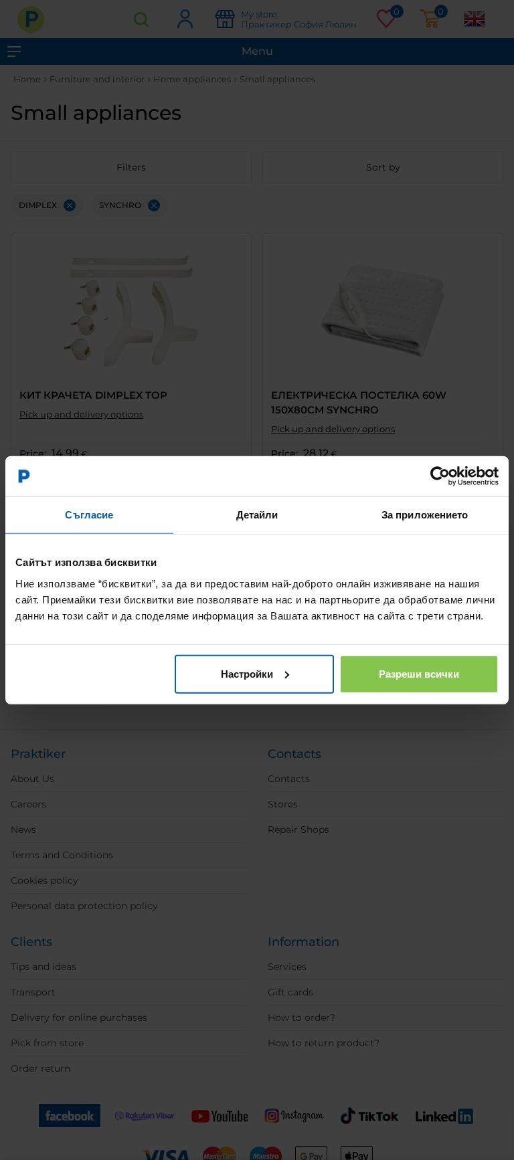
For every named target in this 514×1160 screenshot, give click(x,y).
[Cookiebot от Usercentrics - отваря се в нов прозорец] (440, 476)
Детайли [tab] (257, 514)
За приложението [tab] (424, 514)
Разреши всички (419, 673)
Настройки (247, 673)
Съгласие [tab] (89, 514)
